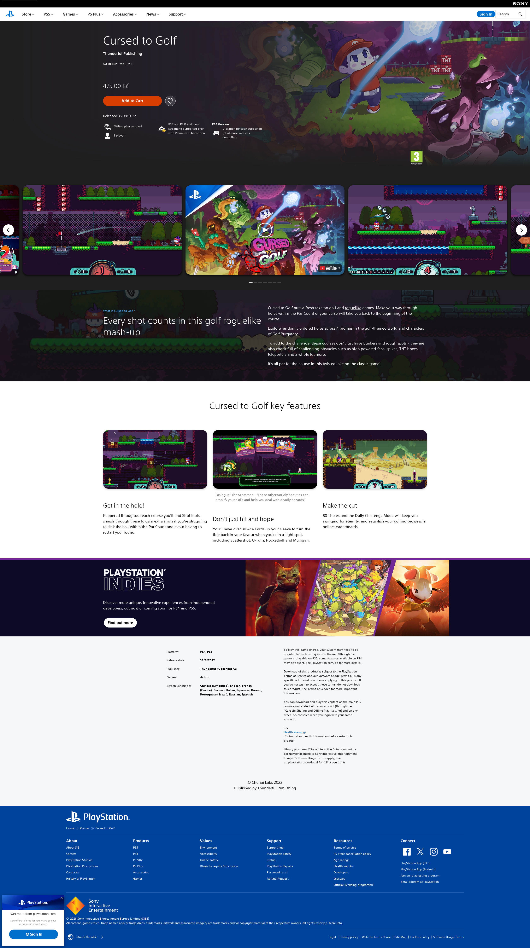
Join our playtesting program (420, 875)
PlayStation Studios (79, 860)
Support (176, 14)
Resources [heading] (343, 840)
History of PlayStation (80, 878)
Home (70, 828)
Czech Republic (87, 937)
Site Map (401, 937)
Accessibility (208, 854)
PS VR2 (137, 860)
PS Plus (94, 14)
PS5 (47, 14)
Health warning (344, 866)
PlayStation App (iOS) (415, 863)
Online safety (209, 860)
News (151, 14)
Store (26, 14)
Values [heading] (206, 840)
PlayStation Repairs (280, 866)
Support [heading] (274, 840)
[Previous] (8, 230)
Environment (208, 847)
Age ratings (341, 860)
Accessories (123, 14)
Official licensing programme (354, 885)
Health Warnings (295, 732)
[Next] (521, 230)
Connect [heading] (408, 840)
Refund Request (278, 878)
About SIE (72, 847)
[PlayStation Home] (10, 14)
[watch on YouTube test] (330, 268)
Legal (332, 937)
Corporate (73, 872)
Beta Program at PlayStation (420, 882)
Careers (71, 854)
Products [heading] (141, 840)
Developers (341, 872)
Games (69, 14)
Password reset (277, 872)
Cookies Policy (419, 937)
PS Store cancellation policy (352, 854)
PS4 (135, 854)
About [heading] (71, 840)
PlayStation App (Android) (418, 869)
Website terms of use (376, 937)
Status (271, 860)
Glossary (339, 878)
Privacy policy (349, 937)
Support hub (275, 847)
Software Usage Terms (448, 937)
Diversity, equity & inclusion (219, 866)
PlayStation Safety (279, 854)
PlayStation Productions (82, 866)
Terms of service (345, 847)
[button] (265, 230)
